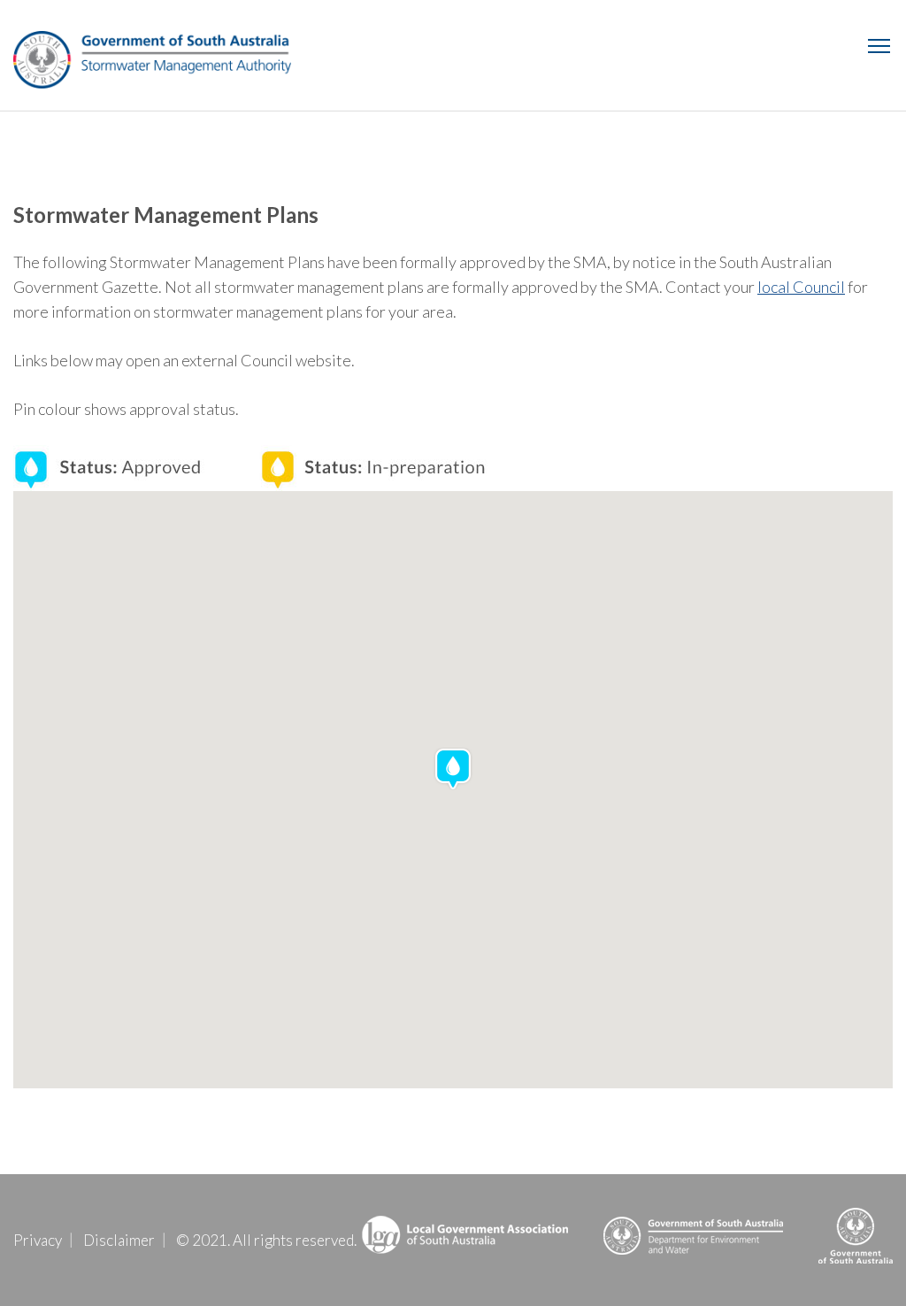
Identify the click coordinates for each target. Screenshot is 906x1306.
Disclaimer (119, 1240)
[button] (453, 769)
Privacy (37, 1240)
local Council (801, 286)
